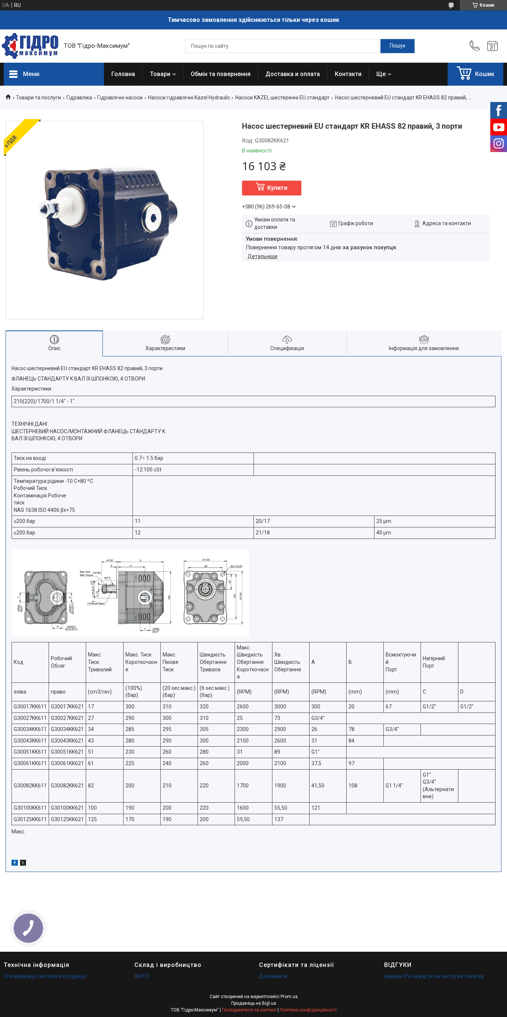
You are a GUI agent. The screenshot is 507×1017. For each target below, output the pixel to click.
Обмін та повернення (221, 74)
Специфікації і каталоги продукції (45, 976)
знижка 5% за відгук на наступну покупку (434, 976)
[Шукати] (397, 46)
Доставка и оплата (292, 74)
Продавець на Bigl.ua (253, 1003)
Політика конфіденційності (308, 1010)
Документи (273, 976)
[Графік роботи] (492, 46)
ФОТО (141, 976)
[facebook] (15, 864)
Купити (277, 187)
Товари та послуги (38, 98)
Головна (123, 74)
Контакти (348, 74)
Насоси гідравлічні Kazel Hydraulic (189, 98)
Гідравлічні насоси (120, 98)
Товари (160, 74)
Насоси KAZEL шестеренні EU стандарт (282, 98)
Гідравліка (79, 98)
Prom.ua (289, 996)
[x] (23, 864)
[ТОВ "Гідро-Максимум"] (30, 46)
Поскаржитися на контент (249, 1010)
